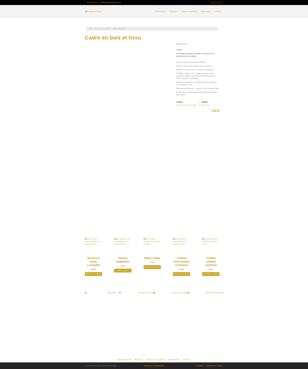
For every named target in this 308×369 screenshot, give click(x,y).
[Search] (221, 2)
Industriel (206, 308)
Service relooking (189, 11)
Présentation (160, 11)
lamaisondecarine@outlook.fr (110, 2)
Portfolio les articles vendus (102, 28)
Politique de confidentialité (154, 366)
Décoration (205, 105)
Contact (217, 11)
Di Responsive (211, 366)
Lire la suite (123, 270)
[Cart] (211, 2)
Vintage (138, 308)
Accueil (90, 28)
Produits (173, 11)
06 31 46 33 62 (92, 2)
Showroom (205, 11)
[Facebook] (215, 2)
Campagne (174, 308)
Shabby (103, 308)
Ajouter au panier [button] (93, 274)
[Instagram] (218, 2)
